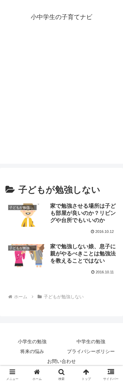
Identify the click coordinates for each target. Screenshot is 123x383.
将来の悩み (32, 351)
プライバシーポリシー (91, 351)
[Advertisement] (61, 102)
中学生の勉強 (91, 341)
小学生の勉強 (32, 341)
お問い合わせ (61, 361)
